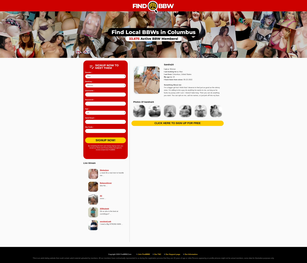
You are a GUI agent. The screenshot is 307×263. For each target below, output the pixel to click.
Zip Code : (89, 127)
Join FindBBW (144, 254)
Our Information (191, 254)
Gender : (88, 72)
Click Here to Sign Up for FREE (177, 123)
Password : (89, 100)
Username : (89, 91)
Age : (87, 109)
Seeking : (89, 81)
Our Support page (173, 254)
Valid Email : (90, 118)
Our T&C (157, 254)
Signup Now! (105, 140)
